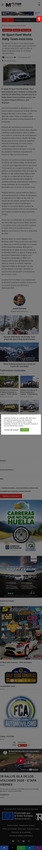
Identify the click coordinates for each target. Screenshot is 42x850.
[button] (39, 19)
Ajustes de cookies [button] (11, 430)
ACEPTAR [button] (24, 430)
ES (39, 3)
